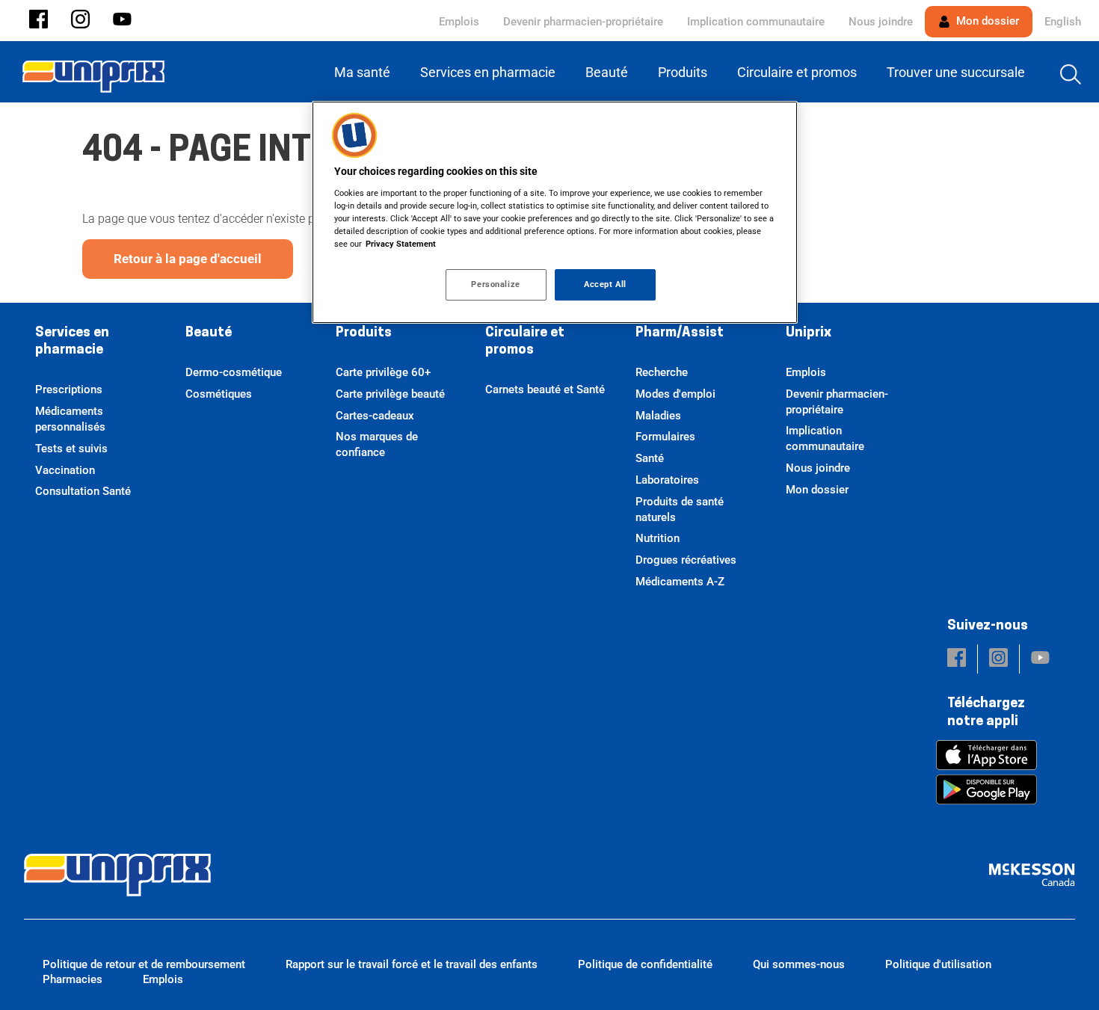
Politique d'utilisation (938, 964)
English (1062, 21)
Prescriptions (68, 389)
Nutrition (657, 538)
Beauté (208, 333)
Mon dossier (986, 21)
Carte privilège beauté (390, 394)
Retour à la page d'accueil (188, 258)
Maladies (658, 415)
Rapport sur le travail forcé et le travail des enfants (412, 964)
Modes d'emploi (675, 394)
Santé (649, 458)
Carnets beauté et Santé (545, 389)
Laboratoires (667, 480)
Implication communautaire (756, 21)
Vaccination (65, 470)
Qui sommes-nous (799, 964)
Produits (364, 333)
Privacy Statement (401, 243)
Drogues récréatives (685, 560)
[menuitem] (365, 72)
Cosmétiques (218, 394)
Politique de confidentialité (645, 964)
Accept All (605, 284)
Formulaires (665, 436)
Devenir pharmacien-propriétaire (583, 21)
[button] (38, 20)
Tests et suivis (71, 448)
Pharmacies (72, 979)
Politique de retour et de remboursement (144, 964)
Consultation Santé (83, 491)
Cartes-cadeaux (375, 415)
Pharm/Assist (679, 333)
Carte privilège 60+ (383, 372)
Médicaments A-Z (679, 581)
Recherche (661, 372)
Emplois (459, 21)
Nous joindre (881, 21)
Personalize (495, 284)
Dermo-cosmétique (233, 372)
